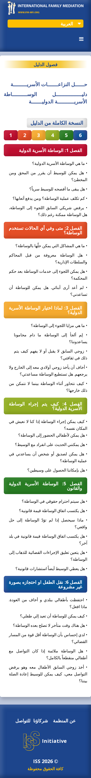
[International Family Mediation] (45, 13)
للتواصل (22, 720)
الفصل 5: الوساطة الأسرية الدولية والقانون (45, 485)
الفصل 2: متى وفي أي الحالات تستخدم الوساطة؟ (45, 230)
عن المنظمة (64, 720)
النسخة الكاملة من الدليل (57, 122)
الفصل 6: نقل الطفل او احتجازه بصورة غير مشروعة (45, 584)
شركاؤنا (40, 720)
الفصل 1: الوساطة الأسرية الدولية (50, 150)
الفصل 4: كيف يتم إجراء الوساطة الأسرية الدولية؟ (45, 406)
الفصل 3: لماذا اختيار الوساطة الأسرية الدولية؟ (45, 310)
